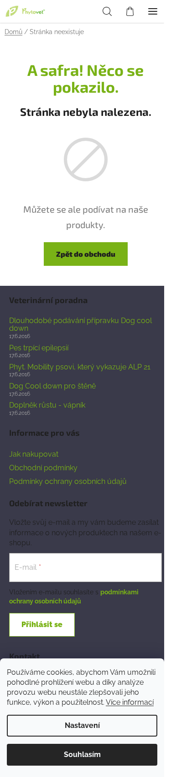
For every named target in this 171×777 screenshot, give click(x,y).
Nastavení (82, 725)
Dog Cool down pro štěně (52, 386)
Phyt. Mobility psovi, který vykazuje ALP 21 (79, 367)
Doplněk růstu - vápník (47, 405)
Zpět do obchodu (85, 253)
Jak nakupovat (33, 454)
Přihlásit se (41, 624)
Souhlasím (82, 754)
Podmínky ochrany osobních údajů (68, 481)
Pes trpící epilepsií (38, 348)
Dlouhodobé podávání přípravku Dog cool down (80, 325)
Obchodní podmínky (43, 467)
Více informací (130, 702)
